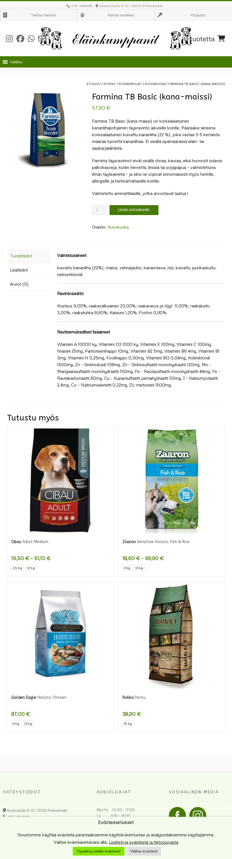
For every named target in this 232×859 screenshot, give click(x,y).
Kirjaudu (197, 14)
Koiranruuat (130, 84)
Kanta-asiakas (121, 14)
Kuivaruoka (155, 84)
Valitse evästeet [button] (144, 851)
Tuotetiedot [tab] (21, 255)
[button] (16, 62)
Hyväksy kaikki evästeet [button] (99, 851)
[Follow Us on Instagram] (9, 38)
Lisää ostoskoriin (134, 209)
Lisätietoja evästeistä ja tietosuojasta (143, 842)
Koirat (110, 84)
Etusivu (94, 84)
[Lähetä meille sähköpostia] (42, 38)
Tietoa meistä (43, 14)
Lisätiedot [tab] (19, 269)
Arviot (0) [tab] (19, 284)
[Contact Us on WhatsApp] (31, 38)
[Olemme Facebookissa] (20, 38)
